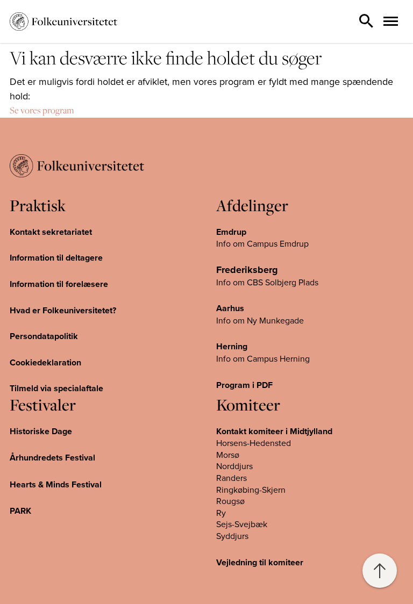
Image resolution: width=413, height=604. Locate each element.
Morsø (227, 455)
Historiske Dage (41, 431)
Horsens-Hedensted (253, 443)
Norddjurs (234, 466)
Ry (221, 513)
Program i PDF (244, 385)
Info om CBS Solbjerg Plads (267, 282)
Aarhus (230, 308)
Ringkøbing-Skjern (251, 489)
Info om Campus (248, 358)
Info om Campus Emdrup (262, 243)
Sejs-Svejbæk (241, 524)
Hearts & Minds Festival (56, 484)
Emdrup (231, 232)
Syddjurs (232, 536)
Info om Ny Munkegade (260, 320)
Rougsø (230, 501)
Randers (231, 478)
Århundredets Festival (52, 457)
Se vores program (42, 110)
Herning (231, 346)
